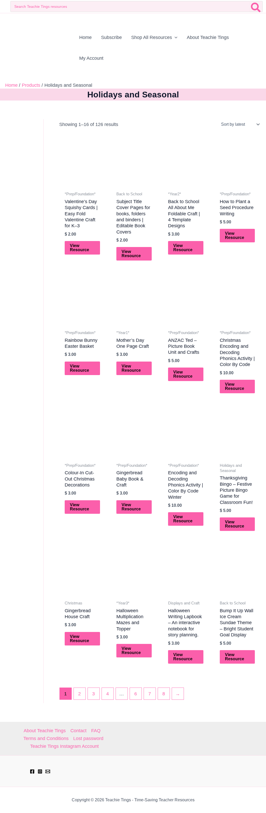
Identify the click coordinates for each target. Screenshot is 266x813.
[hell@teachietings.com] (47, 771)
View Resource (79, 247)
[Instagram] (40, 771)
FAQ (96, 730)
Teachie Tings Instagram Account (64, 746)
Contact (78, 730)
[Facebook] (32, 771)
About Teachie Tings (45, 730)
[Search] (256, 6)
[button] (174, 37)
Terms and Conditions (46, 738)
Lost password (88, 738)
